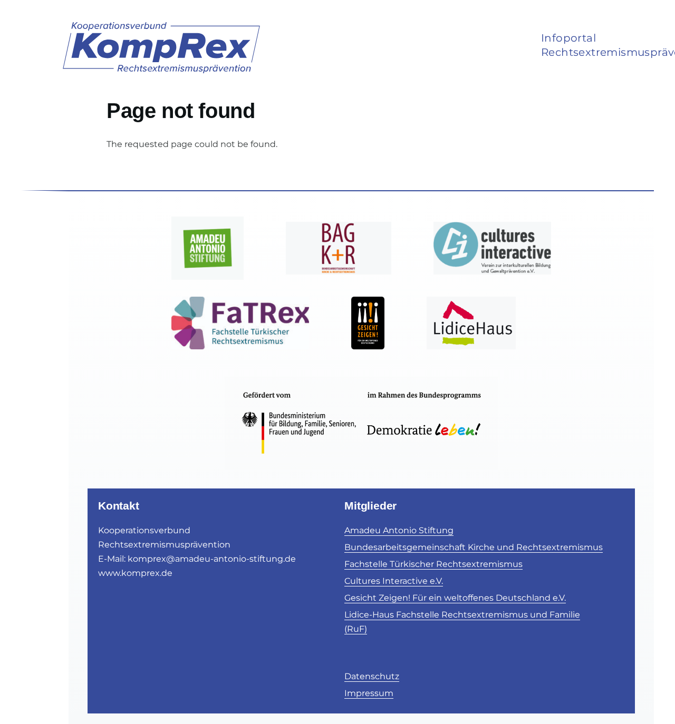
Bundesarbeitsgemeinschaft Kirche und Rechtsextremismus (473, 547)
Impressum (368, 693)
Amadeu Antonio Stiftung (399, 530)
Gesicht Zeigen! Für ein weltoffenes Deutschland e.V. (455, 598)
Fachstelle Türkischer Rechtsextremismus (433, 564)
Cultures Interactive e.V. (393, 581)
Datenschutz (371, 676)
